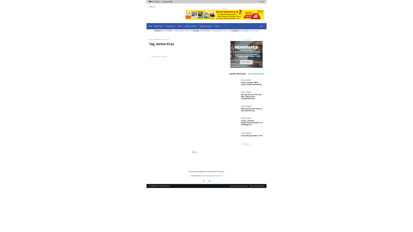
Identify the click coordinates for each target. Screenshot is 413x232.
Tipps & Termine (246, 80)
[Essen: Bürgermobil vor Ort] (234, 134)
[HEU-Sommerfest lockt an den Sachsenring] (234, 108)
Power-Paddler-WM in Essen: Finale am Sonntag (251, 83)
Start (150, 39)
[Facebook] (260, 1)
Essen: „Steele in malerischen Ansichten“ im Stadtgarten (252, 123)
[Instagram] (262, 1)
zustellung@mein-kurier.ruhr (249, 31)
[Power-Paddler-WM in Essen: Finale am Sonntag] (234, 82)
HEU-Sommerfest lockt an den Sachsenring (251, 110)
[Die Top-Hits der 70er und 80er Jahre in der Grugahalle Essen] (234, 95)
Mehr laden (245, 144)
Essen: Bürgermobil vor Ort (252, 136)
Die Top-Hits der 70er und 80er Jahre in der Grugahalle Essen (251, 96)
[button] (261, 26)
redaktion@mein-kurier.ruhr (182, 31)
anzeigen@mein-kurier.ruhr (221, 31)
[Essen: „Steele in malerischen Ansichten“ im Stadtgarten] (234, 121)
